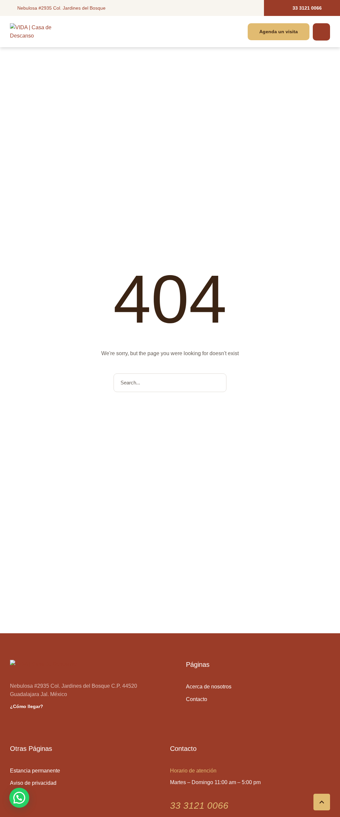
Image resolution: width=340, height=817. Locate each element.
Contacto (196, 699)
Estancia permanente (35, 770)
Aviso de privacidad (33, 783)
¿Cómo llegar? (26, 706)
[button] (302, 8)
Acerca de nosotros (208, 686)
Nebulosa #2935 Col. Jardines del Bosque (61, 8)
